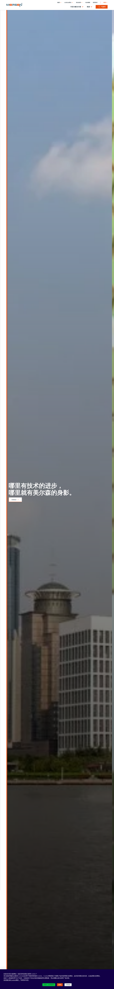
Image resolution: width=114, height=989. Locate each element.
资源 (88, 7)
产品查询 (103, 6)
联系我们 (95, 2)
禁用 (59, 985)
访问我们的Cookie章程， (12, 980)
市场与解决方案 (75, 7)
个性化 (68, 985)
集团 (58, 2)
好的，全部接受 (49, 985)
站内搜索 (88, 2)
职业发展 (78, 2)
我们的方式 (17, 496)
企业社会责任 (67, 2)
